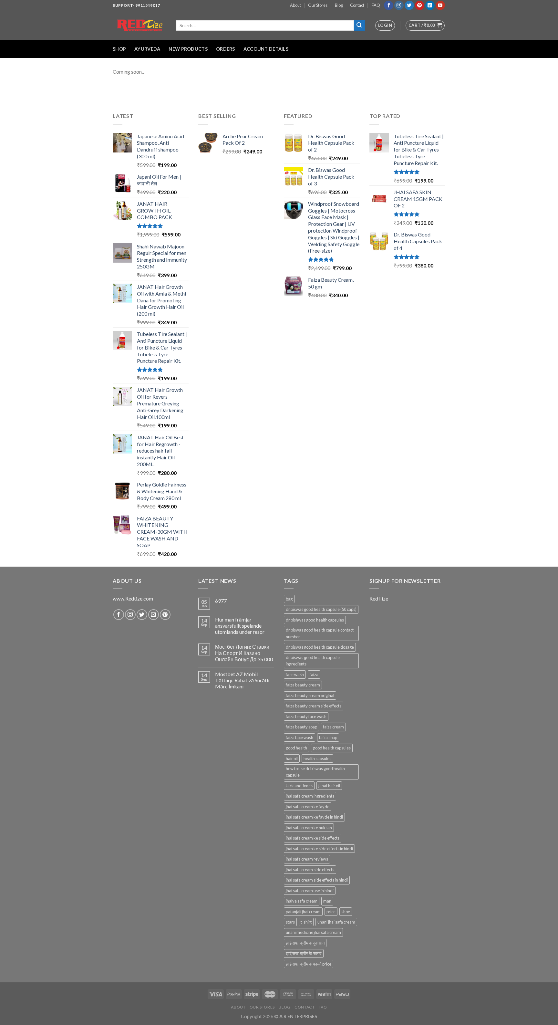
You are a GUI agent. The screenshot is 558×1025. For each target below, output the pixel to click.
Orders (225, 49)
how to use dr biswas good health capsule (315, 772)
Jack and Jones (299, 785)
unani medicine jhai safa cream (313, 932)
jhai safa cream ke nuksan (309, 827)
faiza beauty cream (303, 684)
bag (289, 598)
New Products (188, 49)
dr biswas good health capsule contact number (320, 633)
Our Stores (317, 5)
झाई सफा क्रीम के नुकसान (305, 943)
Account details (265, 49)
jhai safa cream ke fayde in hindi (314, 817)
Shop (119, 49)
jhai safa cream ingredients (310, 796)
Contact (357, 5)
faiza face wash (299, 737)
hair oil (292, 758)
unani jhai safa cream (336, 922)
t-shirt (306, 922)
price (331, 911)
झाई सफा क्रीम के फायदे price (308, 964)
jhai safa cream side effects (310, 869)
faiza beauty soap (301, 726)
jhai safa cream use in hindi (310, 890)
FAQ (376, 5)
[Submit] (359, 25)
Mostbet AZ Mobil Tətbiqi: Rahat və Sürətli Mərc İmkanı (242, 680)
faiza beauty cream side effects (313, 705)
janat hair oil (329, 785)
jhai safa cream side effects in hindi (317, 880)
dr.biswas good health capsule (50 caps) (321, 609)
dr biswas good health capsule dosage (320, 647)
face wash (295, 674)
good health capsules (332, 747)
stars (290, 922)
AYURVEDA (147, 49)
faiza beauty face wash (306, 716)
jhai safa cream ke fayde (307, 806)
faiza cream (333, 726)
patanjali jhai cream (303, 911)
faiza (314, 674)
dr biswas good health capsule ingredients (313, 660)
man (327, 901)
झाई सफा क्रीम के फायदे (304, 953)
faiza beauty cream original (310, 695)
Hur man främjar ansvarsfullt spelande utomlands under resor (239, 625)
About (295, 5)
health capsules (317, 758)
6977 (221, 601)
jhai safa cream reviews (307, 859)
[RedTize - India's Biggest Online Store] (139, 25)
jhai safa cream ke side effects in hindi (319, 848)
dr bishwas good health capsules (315, 619)
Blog (339, 5)
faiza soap (328, 737)
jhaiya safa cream (301, 901)
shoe (345, 911)
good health (296, 747)
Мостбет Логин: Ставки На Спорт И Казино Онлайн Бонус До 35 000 (244, 652)
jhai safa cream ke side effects (312, 838)
